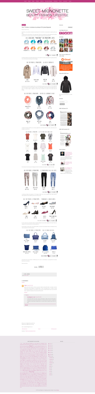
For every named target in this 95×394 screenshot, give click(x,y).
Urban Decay (25, 384)
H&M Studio (32, 360)
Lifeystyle (45, 365)
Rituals (43, 378)
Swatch (43, 382)
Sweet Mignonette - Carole (31, 297)
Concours (30, 351)
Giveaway (34, 358)
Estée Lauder (45, 353)
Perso (46, 375)
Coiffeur (40, 350)
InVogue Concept (32, 364)
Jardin (35, 364)
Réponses (27, 295)
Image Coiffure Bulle (44, 362)
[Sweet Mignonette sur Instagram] (63, 34)
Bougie (35, 347)
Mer (36, 373)
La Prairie (25, 365)
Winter (21, 386)
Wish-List (41, 1)
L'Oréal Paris (42, 364)
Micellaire (38, 373)
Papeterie (38, 375)
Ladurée (31, 365)
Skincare (40, 381)
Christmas (23, 350)
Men (34, 373)
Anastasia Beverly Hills (23, 344)
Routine (23, 379)
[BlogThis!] (25, 274)
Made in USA (35, 369)
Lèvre (40, 365)
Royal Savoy (26, 379)
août (50, 364)
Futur (35, 357)
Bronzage (40, 347)
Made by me (32, 367)
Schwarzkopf (44, 379)
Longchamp (35, 366)
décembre (51, 357)
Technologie (24, 383)
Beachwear (27, 346)
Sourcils (21, 382)
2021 (51, 343)
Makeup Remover (42, 370)
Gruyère (21, 360)
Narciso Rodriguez (28, 374)
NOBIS (39, 374)
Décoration (45, 352)
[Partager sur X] (26, 274)
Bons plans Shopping (48, 1)
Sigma (31, 380)
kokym (39, 364)
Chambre (38, 348)
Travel (42, 383)
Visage (39, 384)
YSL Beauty (30, 386)
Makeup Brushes (31, 370)
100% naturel (28, 343)
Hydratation (28, 362)
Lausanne (38, 365)
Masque (27, 373)
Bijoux (39, 346)
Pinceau (24, 377)
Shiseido (26, 380)
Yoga (26, 386)
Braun (38, 347)
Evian (23, 355)
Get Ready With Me (23, 359)
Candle (23, 348)
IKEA (36, 362)
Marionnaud (21, 373)
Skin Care (37, 381)
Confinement (33, 351)
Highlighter (25, 361)
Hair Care (35, 360)
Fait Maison (38, 355)
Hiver (28, 361)
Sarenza (41, 379)
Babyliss (46, 344)
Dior (28, 353)
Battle (24, 346)
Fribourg (33, 357)
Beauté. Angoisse (35, 346)
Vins (37, 384)
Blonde (21, 347)
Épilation (38, 353)
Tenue (32, 383)
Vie (36, 384)
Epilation (35, 353)
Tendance (27, 383)
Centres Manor (35, 348)
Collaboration (45, 350)
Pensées (44, 375)
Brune (42, 347)
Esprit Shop (40, 353)
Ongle (33, 375)
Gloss (39, 358)
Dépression (26, 353)
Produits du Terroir (44, 377)
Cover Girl (27, 352)
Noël (41, 374)
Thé (35, 383)
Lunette (43, 366)
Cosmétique (22, 352)
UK (22, 384)
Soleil (46, 381)
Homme (45, 361)
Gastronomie (42, 357)
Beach (25, 346)
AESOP (34, 343)
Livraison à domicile (27, 366)
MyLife (24, 374)
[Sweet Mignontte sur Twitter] (66, 34)
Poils (38, 377)
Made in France (40, 367)
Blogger (58, 390)
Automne (43, 344)
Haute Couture (22, 361)
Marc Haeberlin (37, 371)
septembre (51, 362)
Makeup (27, 370)
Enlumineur (32, 353)
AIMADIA (36, 343)
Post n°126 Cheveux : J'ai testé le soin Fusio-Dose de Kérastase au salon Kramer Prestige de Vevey (68, 154)
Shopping (29, 381)
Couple (25, 352)
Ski (34, 380)
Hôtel (23, 362)
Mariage (43, 371)
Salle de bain (32, 379)
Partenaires (56, 1)
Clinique (30, 350)
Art (34, 344)
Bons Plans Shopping (30, 347)
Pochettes (35, 377)
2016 (51, 354)
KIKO (37, 364)
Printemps (40, 377)
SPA (23, 382)
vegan (29, 384)
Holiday (30, 361)
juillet (50, 366)
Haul (46, 360)
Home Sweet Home (41, 361)
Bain (20, 346)
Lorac (39, 366)
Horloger (21, 362)
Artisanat (36, 344)
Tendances (30, 383)
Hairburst (38, 360)
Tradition (39, 383)
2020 (51, 346)
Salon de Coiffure (37, 379)
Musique (21, 374)
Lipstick (21, 366)
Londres (33, 366)
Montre (46, 373)
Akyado (38, 343)
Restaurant (37, 378)
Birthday (43, 346)
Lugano (41, 366)
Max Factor (32, 373)
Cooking (39, 351)
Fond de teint (44, 356)
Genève (45, 357)
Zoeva (21, 387)
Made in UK (31, 369)
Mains (44, 369)
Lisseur (23, 366)
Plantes (31, 377)
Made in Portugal (22, 369)
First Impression (35, 356)
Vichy (35, 384)
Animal (27, 344)
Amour (46, 343)
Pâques (40, 375)
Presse (60, 1)
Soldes (44, 380)
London (30, 366)
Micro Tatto (41, 373)
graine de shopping (42, 358)
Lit (24, 366)
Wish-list (23, 386)
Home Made (36, 361)
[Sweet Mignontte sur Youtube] (71, 34)
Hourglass (25, 362)
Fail (35, 355)
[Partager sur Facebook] (28, 274)
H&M (30, 360)
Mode (33, 1)
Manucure (27, 372)
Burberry (44, 347)
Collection (21, 351)
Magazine (38, 369)
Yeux (25, 386)
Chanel (40, 348)
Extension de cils (26, 355)
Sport (24, 382)
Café (46, 347)
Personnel (21, 377)
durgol (30, 353)
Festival (26, 356)
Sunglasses (38, 382)
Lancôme (35, 365)
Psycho (28, 378)
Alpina (40, 343)
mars (50, 373)
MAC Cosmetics (26, 367)
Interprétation (28, 364)
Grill (46, 358)
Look (38, 366)
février (50, 374)
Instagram (21, 364)
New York (37, 374)
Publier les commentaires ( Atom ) (31, 331)
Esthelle (25, 285)
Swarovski (41, 382)
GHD (27, 358)
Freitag (31, 357)
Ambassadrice (43, 343)
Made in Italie (45, 367)
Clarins (27, 350)
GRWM (23, 360)
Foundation (24, 357)
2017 (51, 352)
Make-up (24, 370)
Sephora (23, 381)
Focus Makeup (40, 356)
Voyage (44, 384)
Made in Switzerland (27, 369)
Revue (41, 378)
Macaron (30, 367)
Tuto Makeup (45, 383)
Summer (35, 382)
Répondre (25, 292)
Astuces (38, 344)
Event (22, 355)
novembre (51, 359)
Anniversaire (30, 344)
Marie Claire (45, 371)
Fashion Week (45, 355)
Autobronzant (40, 344)
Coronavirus (45, 351)
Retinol (40, 378)
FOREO (21, 357)
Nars (31, 374)
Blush (23, 347)
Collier (24, 351)
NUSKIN (26, 375)
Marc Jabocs (40, 371)
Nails (25, 374)
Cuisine (34, 352)
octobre (50, 361)
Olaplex (29, 375)
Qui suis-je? (65, 1)
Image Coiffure (39, 362)
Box (36, 347)
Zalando (36, 386)
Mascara (24, 373)
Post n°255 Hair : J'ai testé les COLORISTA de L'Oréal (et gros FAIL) (68, 163)
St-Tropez (27, 382)
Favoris (21, 356)
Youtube (28, 386)
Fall (40, 355)
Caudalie (31, 348)
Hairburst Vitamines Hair (42, 360)
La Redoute (28, 365)
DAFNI (39, 352)
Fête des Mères (29, 356)
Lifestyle (37, 1)
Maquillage (32, 372)
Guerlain (27, 360)
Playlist (33, 377)
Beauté (29, 1)
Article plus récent (24, 328)
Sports (25, 382)
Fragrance (27, 357)
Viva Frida (41, 384)
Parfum (42, 375)
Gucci (25, 360)
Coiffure (42, 350)
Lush (22, 367)
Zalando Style (40, 386)
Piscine (27, 377)
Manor (25, 372)
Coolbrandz (42, 351)
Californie (21, 348)
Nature (33, 374)
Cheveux (43, 349)
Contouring (36, 351)
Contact (70, 1)
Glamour (37, 358)
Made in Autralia (36, 367)
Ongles (34, 375)
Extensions (29, 355)
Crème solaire (31, 352)
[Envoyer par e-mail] (24, 274)
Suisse (33, 382)
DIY (29, 353)
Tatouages (21, 383)
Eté (20, 355)
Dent (24, 353)
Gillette (32, 358)
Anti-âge (33, 344)
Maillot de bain (41, 369)
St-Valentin (30, 382)
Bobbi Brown (25, 347)
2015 (51, 356)
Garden (37, 357)
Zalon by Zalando (44, 386)
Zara (46, 386)
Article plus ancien (54, 328)
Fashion (25, 275)
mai (50, 369)
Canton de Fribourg (27, 348)
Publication (30, 378)
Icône (30, 362)
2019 (51, 348)
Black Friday (45, 346)
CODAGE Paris (33, 350)
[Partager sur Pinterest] (29, 274)
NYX (27, 375)
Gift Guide (29, 358)
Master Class (29, 373)
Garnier (40, 357)
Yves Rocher (33, 386)
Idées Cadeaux (33, 362)
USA (28, 384)
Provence (26, 378)
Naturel (35, 374)
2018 (51, 350)
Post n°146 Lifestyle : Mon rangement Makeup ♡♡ (68, 168)
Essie (42, 353)
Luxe (23, 367)
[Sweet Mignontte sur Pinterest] (68, 34)
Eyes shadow (33, 355)
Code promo (37, 350)
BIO (41, 346)
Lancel (33, 365)
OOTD (36, 375)
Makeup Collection (36, 370)
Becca (37, 346)
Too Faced (37, 383)
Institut (24, 364)
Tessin (34, 383)
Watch (46, 384)
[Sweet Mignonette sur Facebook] (60, 34)
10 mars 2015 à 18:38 (30, 285)
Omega (31, 375)
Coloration (27, 351)
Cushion (37, 352)
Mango (23, 371)
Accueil (25, 1)
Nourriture (23, 375)
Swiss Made (45, 382)
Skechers (33, 380)
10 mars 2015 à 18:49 (38, 297)
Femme (24, 356)
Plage (29, 377)
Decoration (41, 352)
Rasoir (33, 378)
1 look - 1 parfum (23, 343)
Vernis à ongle (32, 384)
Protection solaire (22, 378)
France (29, 357)
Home (33, 361)
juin (50, 368)
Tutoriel (21, 384)
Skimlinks (23, 282)
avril (50, 371)
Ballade (22, 346)
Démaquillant (22, 353)
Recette (35, 378)
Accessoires (31, 343)
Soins (42, 381)
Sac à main (29, 379)
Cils (25, 350)
